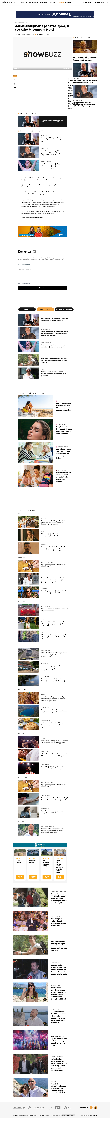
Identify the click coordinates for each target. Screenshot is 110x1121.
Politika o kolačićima (55, 1115)
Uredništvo (15, 1115)
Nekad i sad (43, 2)
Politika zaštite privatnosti (43, 1115)
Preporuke (52, 2)
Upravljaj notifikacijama (69, 1115)
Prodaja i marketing (23, 1115)
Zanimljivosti (33, 2)
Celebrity (24, 2)
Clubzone (68, 2)
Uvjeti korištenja (32, 1115)
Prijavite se (42, 288)
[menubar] (108, 2)
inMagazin (60, 2)
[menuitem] (108, 2)
